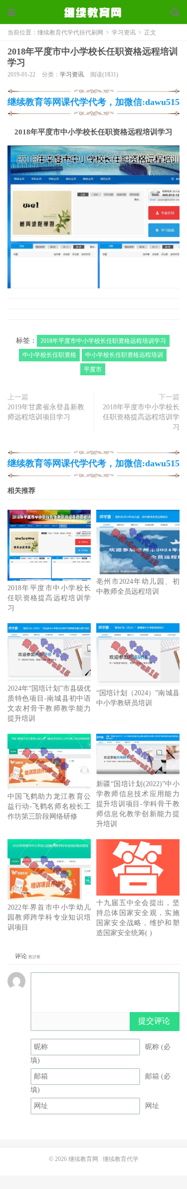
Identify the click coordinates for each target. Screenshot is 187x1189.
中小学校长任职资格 (49, 354)
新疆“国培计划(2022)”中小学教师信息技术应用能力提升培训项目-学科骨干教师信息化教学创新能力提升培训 (138, 804)
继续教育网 (83, 1159)
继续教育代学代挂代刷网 (94, 12)
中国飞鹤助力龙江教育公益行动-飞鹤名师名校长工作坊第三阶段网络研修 (49, 806)
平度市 (93, 369)
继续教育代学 (121, 1159)
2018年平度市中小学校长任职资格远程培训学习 (103, 340)
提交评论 (154, 1021)
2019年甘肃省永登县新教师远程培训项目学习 (45, 412)
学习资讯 (124, 32)
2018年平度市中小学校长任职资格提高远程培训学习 (141, 417)
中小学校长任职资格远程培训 (124, 354)
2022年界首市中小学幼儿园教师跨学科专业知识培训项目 (49, 917)
